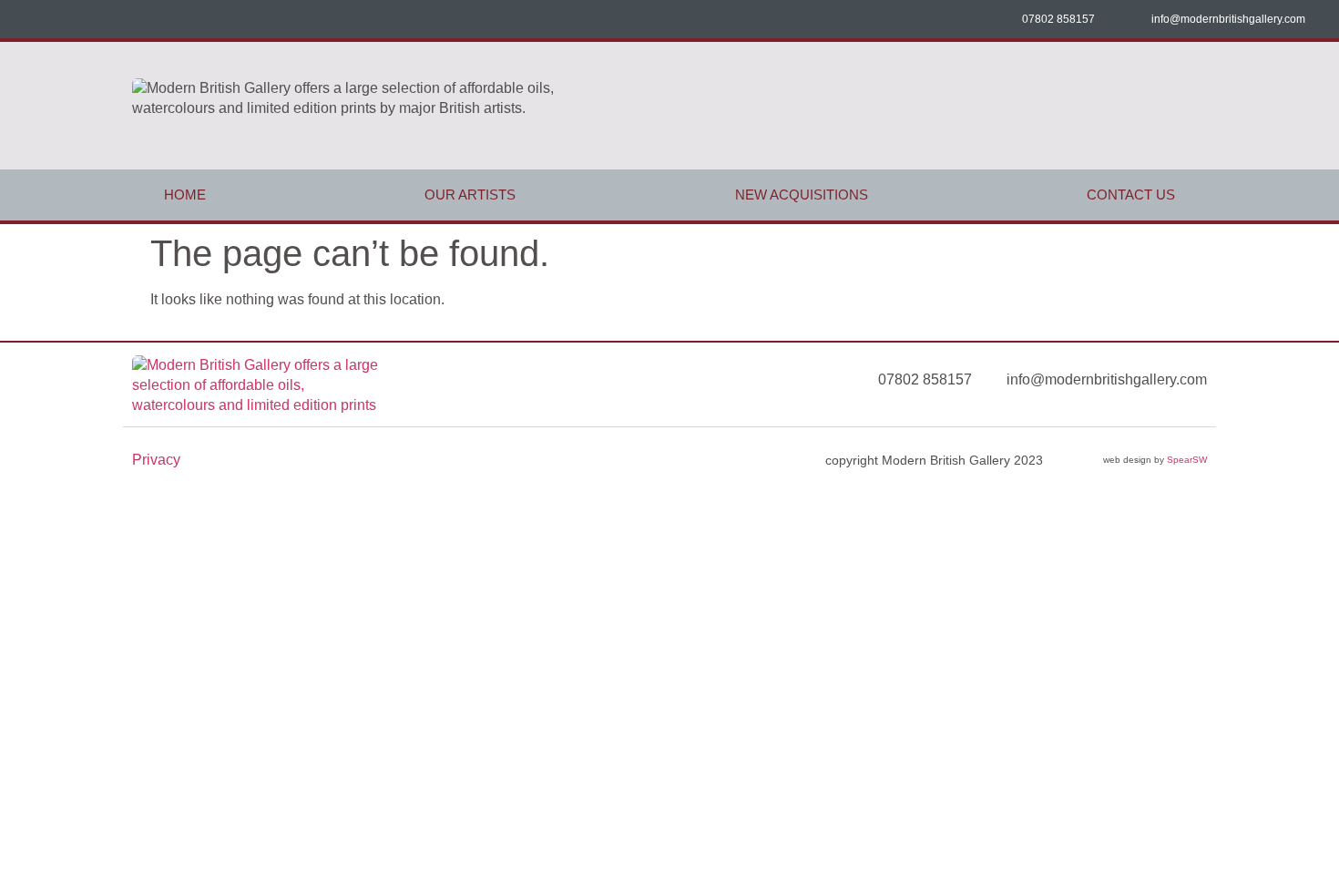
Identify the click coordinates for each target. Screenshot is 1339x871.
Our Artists (470, 194)
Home (185, 194)
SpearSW (1187, 460)
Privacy (156, 459)
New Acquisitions (801, 194)
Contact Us (1131, 194)
